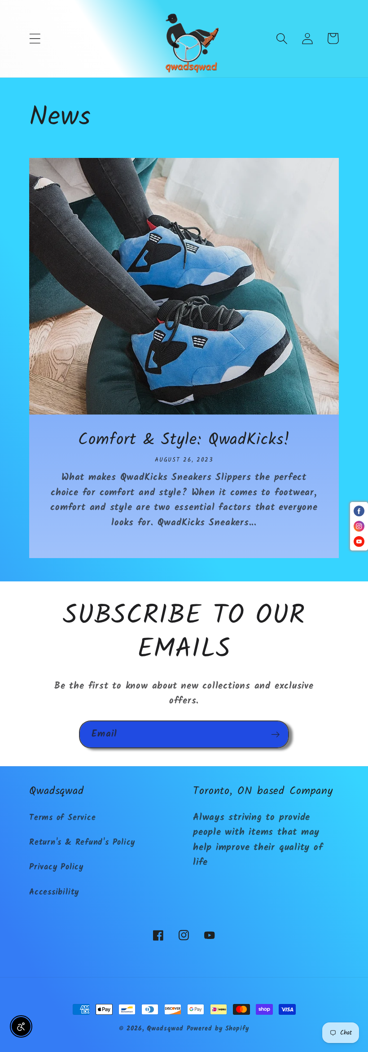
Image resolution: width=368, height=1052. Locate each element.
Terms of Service (62, 818)
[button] (35, 38)
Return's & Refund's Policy (82, 842)
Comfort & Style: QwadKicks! (183, 440)
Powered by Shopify (218, 1029)
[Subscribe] (275, 734)
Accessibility (54, 892)
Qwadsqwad (165, 1029)
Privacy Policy (56, 867)
